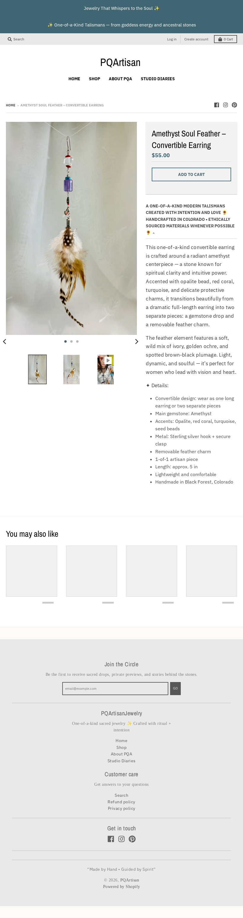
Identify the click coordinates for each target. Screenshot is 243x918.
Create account (196, 39)
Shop (121, 747)
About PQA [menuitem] (120, 78)
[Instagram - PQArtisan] (225, 105)
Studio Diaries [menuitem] (158, 78)
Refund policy (121, 801)
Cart (228, 39)
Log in (172, 39)
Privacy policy (121, 808)
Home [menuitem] (74, 78)
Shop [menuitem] (94, 78)
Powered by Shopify (121, 886)
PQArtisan (120, 62)
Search (121, 795)
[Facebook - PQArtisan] (216, 105)
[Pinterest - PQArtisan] (234, 105)
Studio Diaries (122, 760)
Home (10, 105)
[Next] (136, 341)
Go (175, 688)
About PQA (121, 754)
